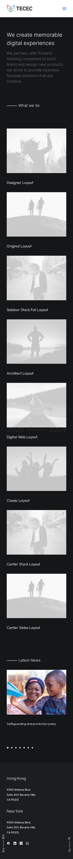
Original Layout (19, 246)
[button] (64, 8)
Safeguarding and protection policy (31, 724)
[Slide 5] (24, 748)
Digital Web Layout (22, 437)
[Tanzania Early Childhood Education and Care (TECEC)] (20, 8)
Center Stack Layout (23, 564)
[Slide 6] (28, 748)
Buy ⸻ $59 (3, 843)
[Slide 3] (16, 748)
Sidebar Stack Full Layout (27, 309)
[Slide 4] (20, 748)
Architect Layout (20, 373)
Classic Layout (18, 500)
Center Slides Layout (23, 627)
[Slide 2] (12, 748)
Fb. (69, 850)
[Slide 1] (8, 748)
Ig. (69, 838)
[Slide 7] (32, 748)
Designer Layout (20, 182)
